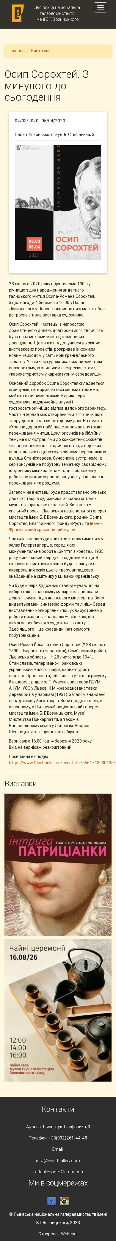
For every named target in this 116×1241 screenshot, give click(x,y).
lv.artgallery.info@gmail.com (58, 1171)
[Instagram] (64, 1201)
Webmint (69, 1234)
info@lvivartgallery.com (58, 1160)
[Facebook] (52, 1201)
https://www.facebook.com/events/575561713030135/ (62, 762)
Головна (17, 50)
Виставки (40, 50)
